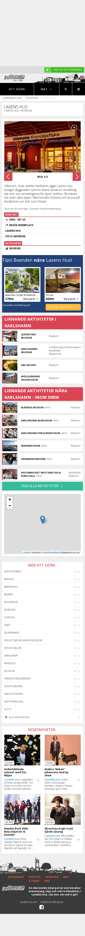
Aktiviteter (32, 97)
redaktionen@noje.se (51, 902)
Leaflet (26, 552)
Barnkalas (11, 586)
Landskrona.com (11, 97)
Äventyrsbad (12, 571)
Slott (8, 709)
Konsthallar (12, 648)
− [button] (9, 505)
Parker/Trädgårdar (17, 678)
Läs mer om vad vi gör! (63, 894)
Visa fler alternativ (61, 307)
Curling (9, 617)
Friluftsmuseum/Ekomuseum (23, 640)
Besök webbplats (21, 225)
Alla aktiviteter (18, 717)
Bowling (9, 609)
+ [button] (9, 499)
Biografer (11, 602)
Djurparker (11, 632)
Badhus (9, 579)
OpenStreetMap (51, 552)
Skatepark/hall (14, 701)
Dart (7, 625)
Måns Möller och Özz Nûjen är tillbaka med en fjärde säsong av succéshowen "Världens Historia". (59, 840)
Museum (9, 671)
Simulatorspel (14, 694)
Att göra (17, 89)
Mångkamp (11, 655)
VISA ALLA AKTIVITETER (40, 486)
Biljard (8, 594)
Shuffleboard (13, 686)
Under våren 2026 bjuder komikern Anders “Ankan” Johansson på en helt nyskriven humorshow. (59, 784)
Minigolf (10, 663)
